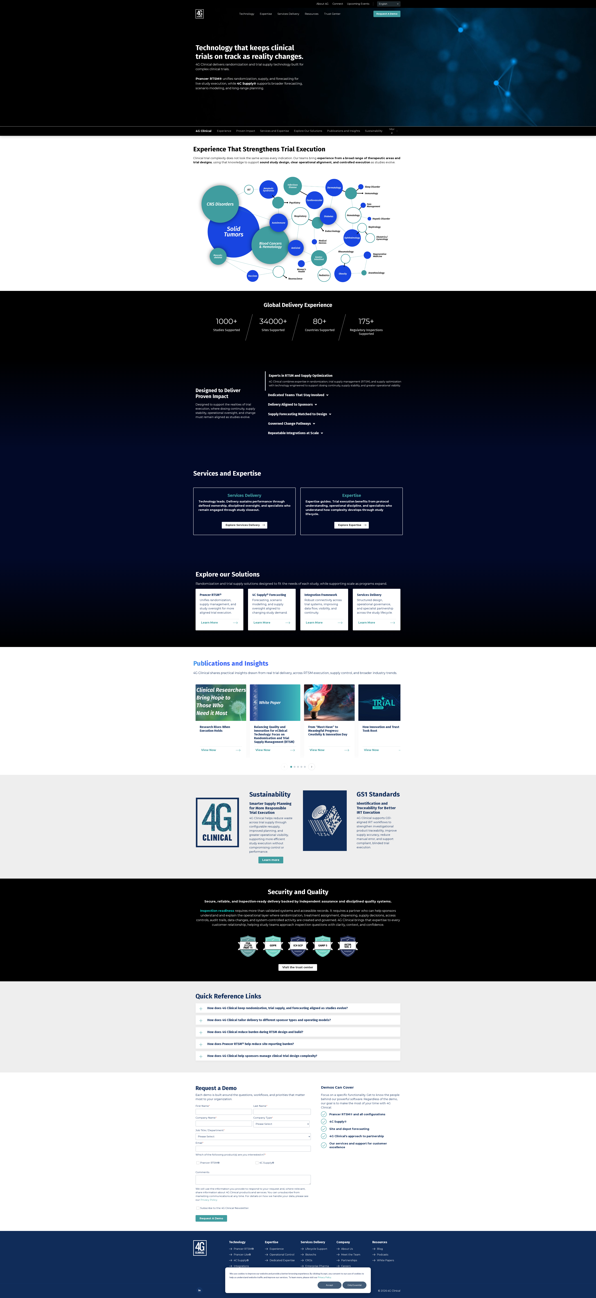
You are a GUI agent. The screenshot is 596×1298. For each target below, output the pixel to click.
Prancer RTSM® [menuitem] (244, 1248)
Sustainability (373, 130)
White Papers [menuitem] (385, 1260)
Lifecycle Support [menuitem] (316, 1248)
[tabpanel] (222, 721)
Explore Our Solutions (308, 130)
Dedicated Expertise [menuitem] (282, 1260)
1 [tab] (291, 767)
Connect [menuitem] (337, 3)
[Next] (311, 766)
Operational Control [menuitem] (282, 1254)
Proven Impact (245, 130)
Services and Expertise (274, 130)
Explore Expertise (350, 525)
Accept (329, 1285)
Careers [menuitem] (346, 1266)
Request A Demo (386, 13)
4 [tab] (301, 767)
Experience (224, 130)
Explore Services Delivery (243, 525)
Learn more (270, 860)
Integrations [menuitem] (241, 1266)
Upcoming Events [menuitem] (358, 3)
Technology (246, 13)
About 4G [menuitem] (322, 3)
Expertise (266, 13)
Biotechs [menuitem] (310, 1254)
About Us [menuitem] (347, 1248)
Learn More (209, 622)
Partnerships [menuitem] (349, 1260)
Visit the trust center (297, 967)
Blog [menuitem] (380, 1248)
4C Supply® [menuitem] (241, 1260)
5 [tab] (305, 767)
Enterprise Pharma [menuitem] (317, 1266)
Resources (311, 13)
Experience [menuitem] (277, 1248)
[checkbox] (253, 1163)
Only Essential (354, 1285)
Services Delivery (288, 13)
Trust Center (332, 13)
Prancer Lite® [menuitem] (242, 1254)
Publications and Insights (343, 130)
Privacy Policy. (324, 1277)
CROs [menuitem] (308, 1260)
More (392, 131)
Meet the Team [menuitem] (350, 1254)
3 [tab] (298, 767)
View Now (208, 750)
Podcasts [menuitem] (382, 1254)
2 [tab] (295, 767)
